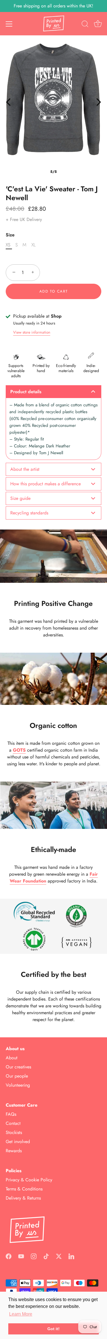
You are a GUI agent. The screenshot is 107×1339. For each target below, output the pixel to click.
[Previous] (8, 102)
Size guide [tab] (20, 498)
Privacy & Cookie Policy (29, 1179)
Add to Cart (53, 291)
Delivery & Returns (23, 1198)
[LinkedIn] (71, 1256)
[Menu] (9, 24)
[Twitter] (59, 1256)
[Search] (85, 25)
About (11, 1057)
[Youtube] (21, 1256)
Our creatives (18, 1067)
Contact (13, 1123)
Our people (17, 1076)
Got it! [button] (53, 1328)
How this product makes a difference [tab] (45, 483)
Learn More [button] (20, 1314)
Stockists (14, 1132)
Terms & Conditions (24, 1189)
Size (10, 235)
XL (33, 244)
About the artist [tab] (24, 469)
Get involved (18, 1141)
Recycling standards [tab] (29, 513)
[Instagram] (34, 1256)
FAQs (11, 1114)
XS (8, 244)
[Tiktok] (46, 1256)
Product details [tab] (25, 391)
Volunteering (18, 1085)
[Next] (98, 102)
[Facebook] (8, 1256)
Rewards (14, 1150)
